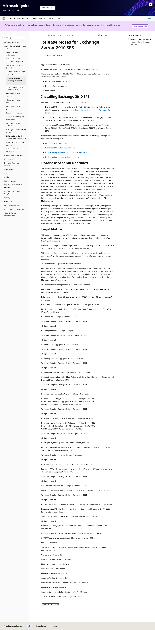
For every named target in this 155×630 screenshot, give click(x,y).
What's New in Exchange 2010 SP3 (59, 35)
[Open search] (144, 18)
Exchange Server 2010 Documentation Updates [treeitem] (14, 60)
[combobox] (14, 37)
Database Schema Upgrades (140, 42)
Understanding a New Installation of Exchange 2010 (66, 152)
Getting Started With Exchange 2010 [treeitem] (13, 53)
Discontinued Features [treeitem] (14, 113)
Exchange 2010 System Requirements (60, 148)
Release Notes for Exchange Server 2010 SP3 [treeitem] (15, 80)
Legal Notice (134, 45)
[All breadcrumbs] (43, 35)
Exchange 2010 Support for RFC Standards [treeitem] (15, 150)
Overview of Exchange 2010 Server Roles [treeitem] (15, 118)
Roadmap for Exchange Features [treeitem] (14, 124)
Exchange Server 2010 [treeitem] (12, 42)
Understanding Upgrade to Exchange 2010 (62, 157)
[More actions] (112, 35)
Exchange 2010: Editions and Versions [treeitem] (16, 131)
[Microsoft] (4, 18)
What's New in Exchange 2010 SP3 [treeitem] (16, 73)
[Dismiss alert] (150, 4)
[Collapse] (26, 33)
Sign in (150, 18)
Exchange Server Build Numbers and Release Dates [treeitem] (16, 137)
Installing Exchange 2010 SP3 (140, 39)
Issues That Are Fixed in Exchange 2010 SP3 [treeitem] (16, 88)
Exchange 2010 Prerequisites (56, 143)
